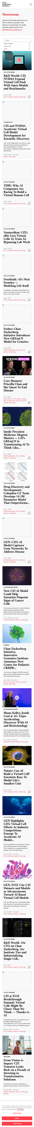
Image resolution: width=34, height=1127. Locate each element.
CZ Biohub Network (9, 350)
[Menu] (31, 5)
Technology (22, 97)
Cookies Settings (17, 1113)
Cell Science (7, 399)
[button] (17, 43)
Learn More (20, 1109)
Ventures (6, 1093)
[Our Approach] (6, 4)
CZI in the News (8, 97)
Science (16, 97)
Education (12, 1091)
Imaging (23, 399)
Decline (17, 1118)
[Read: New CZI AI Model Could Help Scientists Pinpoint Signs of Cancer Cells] (17, 594)
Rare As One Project (9, 401)
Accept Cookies (17, 1123)
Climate (6, 1091)
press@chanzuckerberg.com (12, 30)
